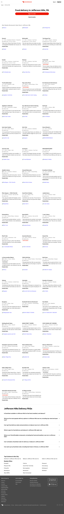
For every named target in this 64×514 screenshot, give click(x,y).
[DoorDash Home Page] (27, 2)
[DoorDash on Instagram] (62, 505)
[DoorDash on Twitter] (59, 505)
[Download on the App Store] (52, 480)
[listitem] (7, 458)
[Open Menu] (1, 2)
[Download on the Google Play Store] (52, 484)
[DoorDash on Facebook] (57, 505)
